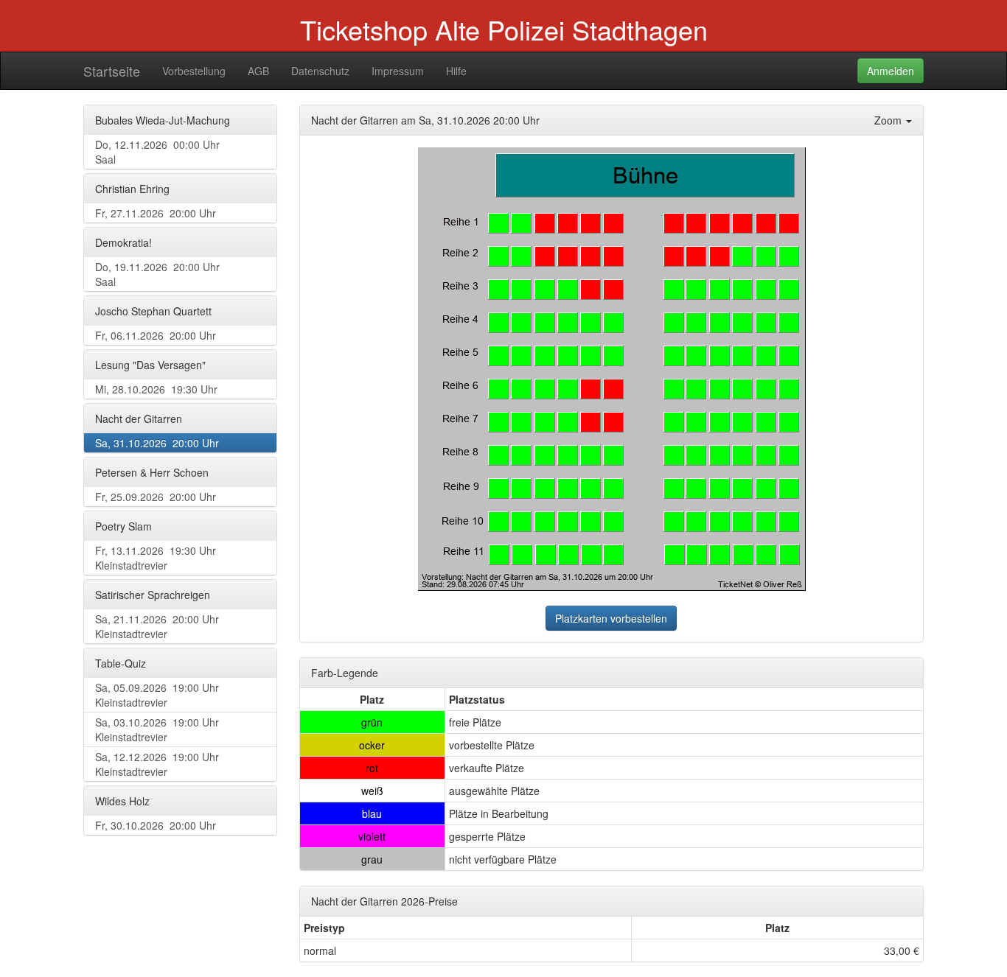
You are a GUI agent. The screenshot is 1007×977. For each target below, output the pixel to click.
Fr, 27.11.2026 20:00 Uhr (155, 213)
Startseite (111, 70)
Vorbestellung (194, 70)
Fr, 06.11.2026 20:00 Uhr (155, 335)
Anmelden (890, 70)
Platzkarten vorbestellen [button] (611, 618)
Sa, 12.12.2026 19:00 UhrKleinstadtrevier (157, 764)
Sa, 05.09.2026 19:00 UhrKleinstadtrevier (157, 695)
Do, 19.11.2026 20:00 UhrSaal (157, 274)
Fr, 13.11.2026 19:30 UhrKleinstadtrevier (155, 557)
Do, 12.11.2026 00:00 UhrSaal (157, 152)
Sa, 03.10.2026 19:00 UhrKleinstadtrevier (157, 729)
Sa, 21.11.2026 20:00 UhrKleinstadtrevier (157, 626)
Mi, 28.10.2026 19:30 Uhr (156, 389)
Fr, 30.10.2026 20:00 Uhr (155, 825)
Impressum (398, 70)
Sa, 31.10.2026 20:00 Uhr (157, 442)
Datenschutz (320, 70)
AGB (258, 70)
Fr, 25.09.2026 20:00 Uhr (155, 496)
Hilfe (456, 70)
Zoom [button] (889, 120)
